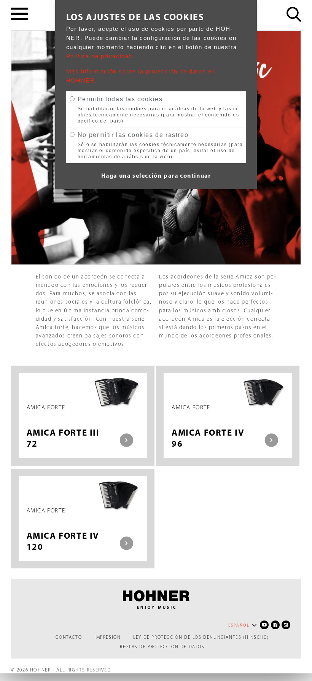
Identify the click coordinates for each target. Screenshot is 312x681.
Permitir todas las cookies (120, 99)
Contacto (69, 637)
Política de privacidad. (100, 56)
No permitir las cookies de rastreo (133, 135)
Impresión (107, 637)
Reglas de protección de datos (162, 646)
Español (239, 625)
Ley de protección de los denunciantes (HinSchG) (201, 637)
